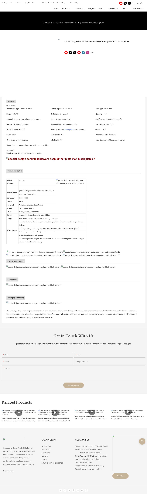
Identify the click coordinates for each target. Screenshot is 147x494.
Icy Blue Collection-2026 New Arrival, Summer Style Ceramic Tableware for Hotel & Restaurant (127, 418)
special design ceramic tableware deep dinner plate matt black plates (78, 23)
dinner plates (69, 129)
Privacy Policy (8, 471)
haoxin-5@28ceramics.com (88, 452)
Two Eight (46, 23)
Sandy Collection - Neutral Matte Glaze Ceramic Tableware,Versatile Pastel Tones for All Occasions (90, 418)
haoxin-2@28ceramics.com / (91, 449)
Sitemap (31, 464)
